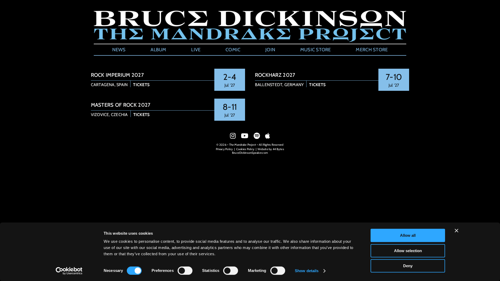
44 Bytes (278, 149)
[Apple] (267, 135)
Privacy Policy (224, 149)
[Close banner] (456, 230)
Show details (306, 271)
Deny (408, 266)
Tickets (141, 84)
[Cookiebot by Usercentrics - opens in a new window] (69, 271)
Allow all (408, 235)
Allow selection (408, 250)
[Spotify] (257, 135)
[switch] (185, 270)
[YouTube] (244, 135)
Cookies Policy (245, 149)
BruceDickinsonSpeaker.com (250, 153)
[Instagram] (233, 135)
